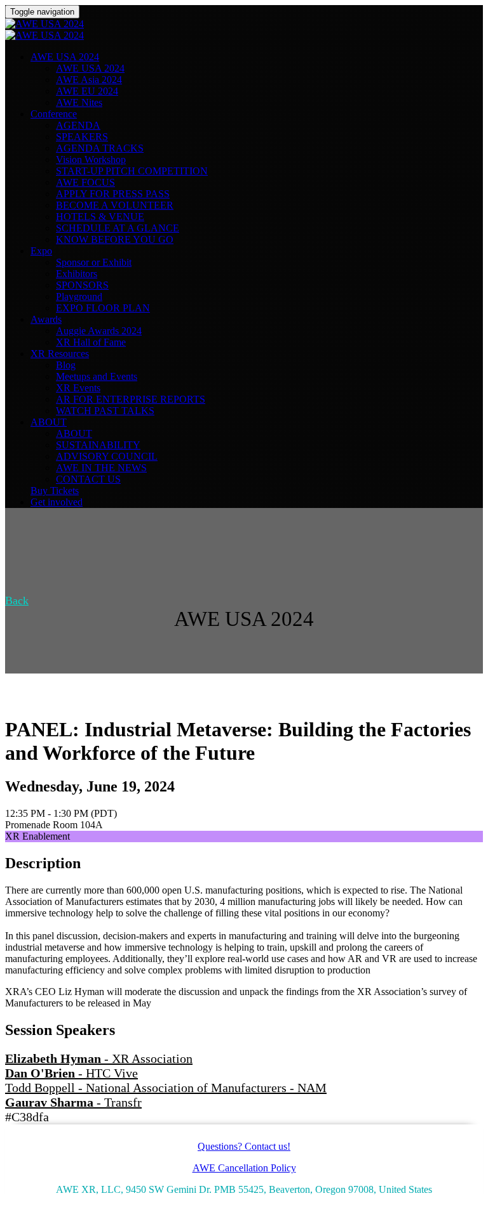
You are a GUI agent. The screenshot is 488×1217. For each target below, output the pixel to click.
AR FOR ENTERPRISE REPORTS (130, 399)
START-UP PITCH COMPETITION (132, 171)
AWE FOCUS (85, 182)
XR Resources (59, 353)
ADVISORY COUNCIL (107, 456)
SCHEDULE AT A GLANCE (117, 228)
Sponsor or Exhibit (94, 262)
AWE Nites (79, 102)
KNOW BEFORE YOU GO (114, 239)
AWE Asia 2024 (89, 79)
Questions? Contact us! (244, 1146)
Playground (79, 296)
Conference (53, 113)
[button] (17, 600)
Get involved (56, 502)
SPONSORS (82, 285)
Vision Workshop (91, 159)
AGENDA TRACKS (100, 148)
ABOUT (48, 422)
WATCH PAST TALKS (105, 410)
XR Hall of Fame (91, 342)
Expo (41, 250)
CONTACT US (88, 479)
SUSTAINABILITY (98, 444)
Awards (46, 319)
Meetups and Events (96, 376)
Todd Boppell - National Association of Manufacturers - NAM (166, 1088)
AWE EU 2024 (87, 91)
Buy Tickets (54, 490)
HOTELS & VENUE (100, 216)
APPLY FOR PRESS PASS (113, 193)
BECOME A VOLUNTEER (114, 205)
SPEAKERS (82, 136)
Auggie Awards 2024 (99, 330)
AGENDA (78, 125)
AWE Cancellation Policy (244, 1167)
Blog (66, 365)
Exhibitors (76, 273)
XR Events (78, 387)
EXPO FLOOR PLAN (103, 308)
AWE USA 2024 (64, 56)
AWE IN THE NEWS (101, 467)
